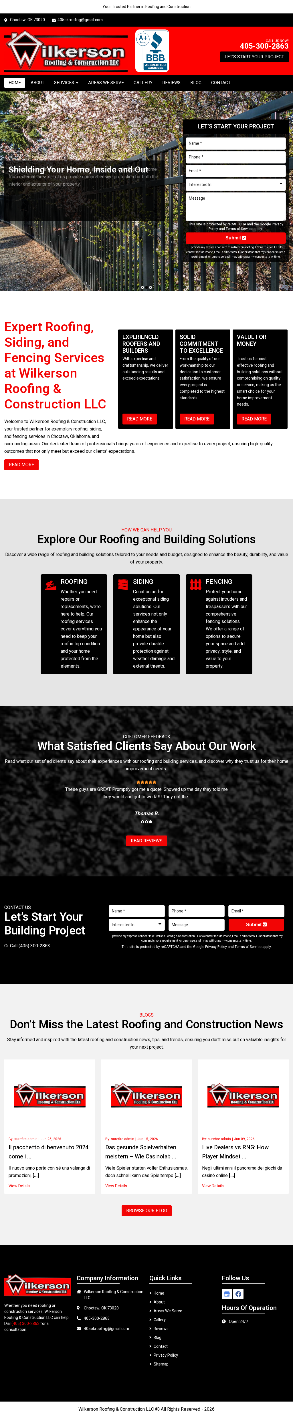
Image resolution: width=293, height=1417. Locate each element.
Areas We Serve (168, 1311)
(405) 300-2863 (34, 945)
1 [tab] (142, 287)
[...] (35, 1175)
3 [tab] (150, 287)
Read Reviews (147, 841)
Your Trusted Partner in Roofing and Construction (146, 7)
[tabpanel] (146, 191)
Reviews (161, 1329)
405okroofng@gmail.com (80, 20)
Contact (161, 1346)
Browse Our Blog (146, 1210)
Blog (157, 1338)
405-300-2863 (264, 46)
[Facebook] (238, 1294)
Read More (139, 419)
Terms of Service (239, 228)
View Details (19, 1186)
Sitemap (161, 1364)
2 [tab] (146, 287)
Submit (233, 238)
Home (159, 1293)
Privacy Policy (216, 946)
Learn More (27, 210)
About (159, 1302)
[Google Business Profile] (227, 1294)
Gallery (160, 1320)
